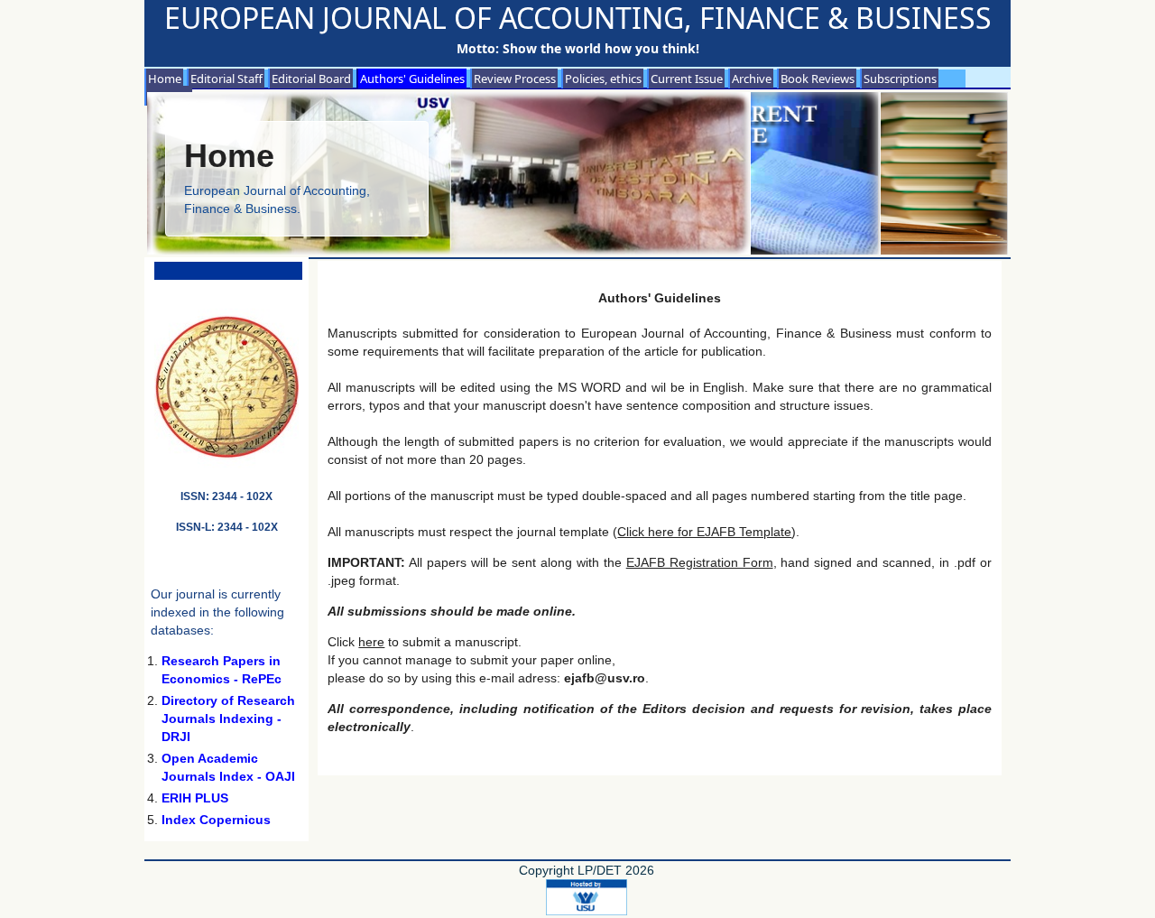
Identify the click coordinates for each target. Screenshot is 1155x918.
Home (164, 78)
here (371, 642)
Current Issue (687, 78)
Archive (752, 78)
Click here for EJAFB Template (704, 531)
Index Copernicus (216, 819)
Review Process (515, 78)
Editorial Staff (226, 78)
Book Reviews (818, 78)
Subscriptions (900, 78)
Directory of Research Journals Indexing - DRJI (228, 718)
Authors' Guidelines (412, 78)
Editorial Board (311, 78)
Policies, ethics (603, 78)
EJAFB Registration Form (699, 562)
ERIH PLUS (195, 798)
